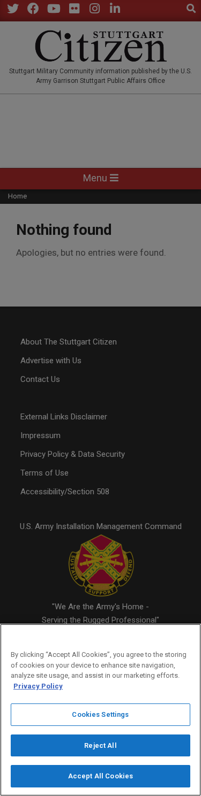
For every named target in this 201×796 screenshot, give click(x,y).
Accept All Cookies (100, 776)
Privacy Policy (38, 686)
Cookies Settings (100, 714)
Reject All (100, 745)
